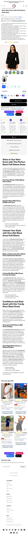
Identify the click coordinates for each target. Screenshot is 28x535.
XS (3, 86)
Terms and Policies (14, 475)
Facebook (11, 114)
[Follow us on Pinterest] (21, 530)
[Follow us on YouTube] (11, 533)
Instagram (20, 111)
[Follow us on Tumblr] (18, 530)
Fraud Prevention (9, 502)
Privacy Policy (9, 517)
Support (7, 508)
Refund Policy (9, 500)
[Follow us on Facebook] (3, 530)
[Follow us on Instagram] (6, 530)
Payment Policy (9, 498)
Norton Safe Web (9, 521)
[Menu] (1, 5)
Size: (4, 83)
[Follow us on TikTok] (12, 530)
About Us (8, 482)
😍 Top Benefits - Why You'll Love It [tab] (14, 140)
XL (19, 86)
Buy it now (14, 104)
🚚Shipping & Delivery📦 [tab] (14, 150)
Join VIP (7, 511)
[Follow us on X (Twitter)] (9, 530)
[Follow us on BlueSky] (15, 530)
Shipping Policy (9, 496)
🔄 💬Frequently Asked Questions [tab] (14, 143)
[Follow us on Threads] (17, 533)
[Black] (4, 79)
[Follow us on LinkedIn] (24, 530)
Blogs (7, 490)
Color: (5, 76)
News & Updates (9, 484)
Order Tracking (9, 488)
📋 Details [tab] (14, 137)
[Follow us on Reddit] (14, 533)
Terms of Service (9, 519)
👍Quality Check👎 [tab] (14, 153)
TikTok (19, 114)
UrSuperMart (15, 472)
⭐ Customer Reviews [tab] (14, 146)
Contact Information (10, 509)
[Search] (4, 6)
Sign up (23, 466)
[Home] (1, 8)
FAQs (7, 486)
